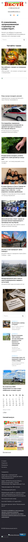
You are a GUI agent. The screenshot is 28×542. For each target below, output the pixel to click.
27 (13, 405)
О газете (3, 461)
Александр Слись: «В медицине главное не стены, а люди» (18, 359)
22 (19, 403)
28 (16, 405)
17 (3, 403)
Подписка (4, 463)
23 (23, 403)
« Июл (4, 412)
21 (16, 403)
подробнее (10, 533)
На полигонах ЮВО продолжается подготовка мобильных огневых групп (12, 388)
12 (9, 401)
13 (13, 401)
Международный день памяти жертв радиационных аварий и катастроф (11, 280)
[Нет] (26, 536)
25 (7, 405)
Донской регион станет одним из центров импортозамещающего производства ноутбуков (12, 220)
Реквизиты (4, 465)
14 (16, 401)
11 (6, 401)
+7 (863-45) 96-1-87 (14, 8)
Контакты (4, 467)
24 (3, 405)
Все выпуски (7, 452)
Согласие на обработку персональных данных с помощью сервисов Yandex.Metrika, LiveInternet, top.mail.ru (12, 512)
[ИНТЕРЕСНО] (14, 383)
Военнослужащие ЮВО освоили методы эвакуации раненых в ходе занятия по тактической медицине (17, 340)
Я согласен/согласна (14, 539)
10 (3, 401)
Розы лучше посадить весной (11, 96)
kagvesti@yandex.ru (14, 11)
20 (13, 403)
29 (19, 405)
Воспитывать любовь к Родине (18, 323)
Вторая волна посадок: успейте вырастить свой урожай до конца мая (12, 157)
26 (10, 405)
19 (9, 403)
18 (6, 403)
